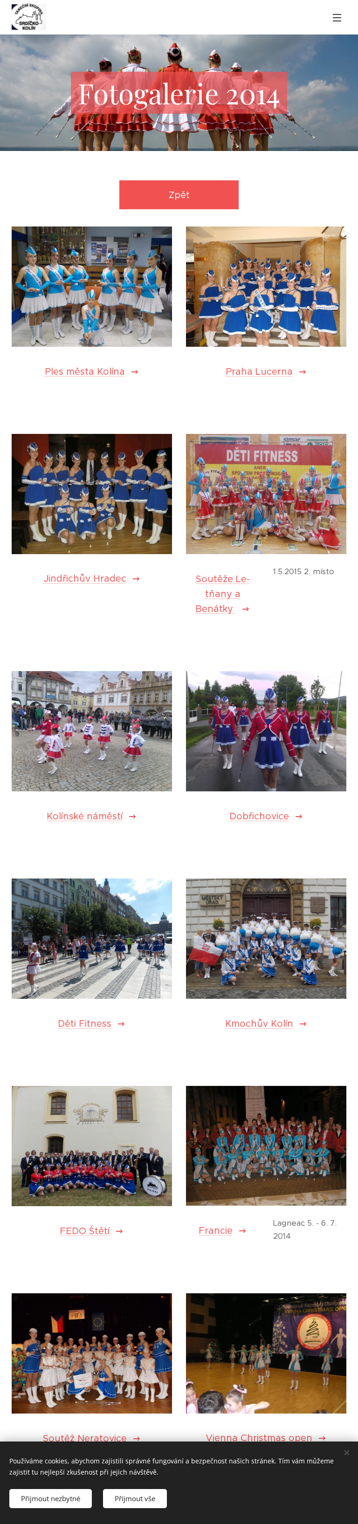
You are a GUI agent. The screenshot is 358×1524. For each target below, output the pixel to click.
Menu (337, 17)
